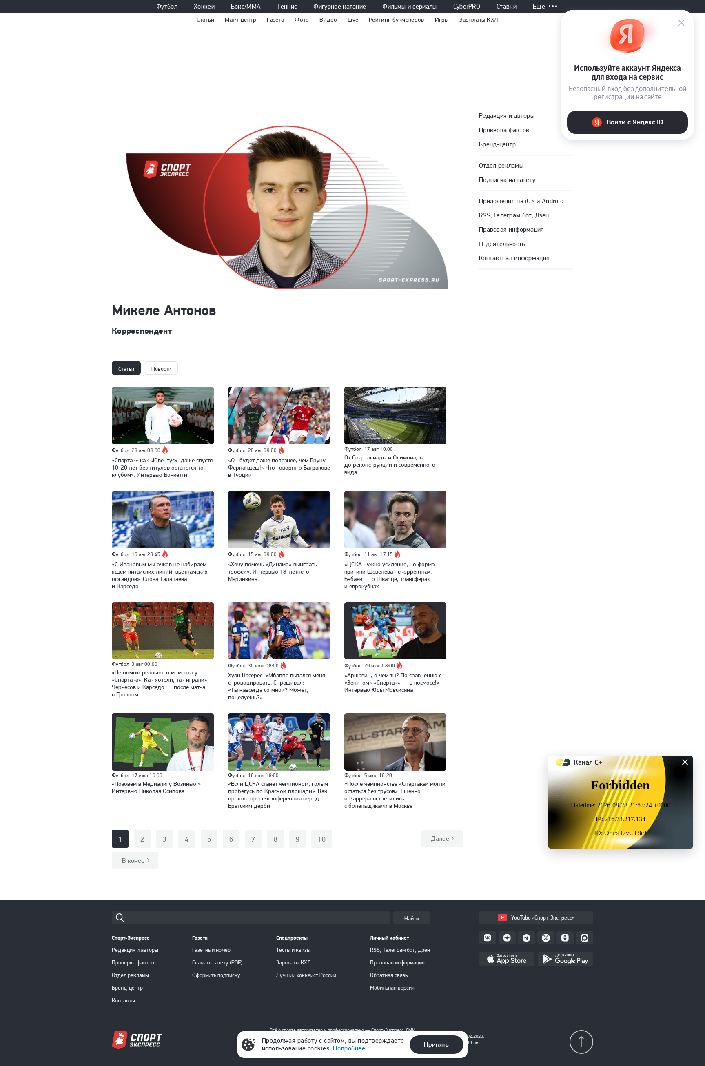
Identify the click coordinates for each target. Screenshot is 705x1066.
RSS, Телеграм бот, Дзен (400, 949)
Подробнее (349, 1048)
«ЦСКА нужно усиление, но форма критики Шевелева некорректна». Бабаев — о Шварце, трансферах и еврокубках (389, 575)
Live (353, 19)
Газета (275, 19)
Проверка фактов (504, 130)
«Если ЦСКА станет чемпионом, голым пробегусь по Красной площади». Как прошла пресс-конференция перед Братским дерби (278, 794)
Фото (302, 19)
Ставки (507, 6)
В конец (133, 860)
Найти (411, 918)
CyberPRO (467, 6)
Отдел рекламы (501, 165)
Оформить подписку (216, 975)
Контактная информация (514, 258)
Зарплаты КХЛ (478, 19)
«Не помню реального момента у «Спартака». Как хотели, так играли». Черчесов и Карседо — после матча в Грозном (160, 683)
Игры (442, 19)
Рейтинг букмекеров (396, 19)
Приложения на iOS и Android (521, 201)
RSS (484, 215)
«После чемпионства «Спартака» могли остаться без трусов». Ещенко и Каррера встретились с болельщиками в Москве (395, 794)
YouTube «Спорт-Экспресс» (542, 917)
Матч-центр (240, 19)
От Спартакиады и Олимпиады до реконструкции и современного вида (389, 465)
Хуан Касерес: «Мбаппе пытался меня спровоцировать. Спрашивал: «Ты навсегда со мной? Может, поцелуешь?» (276, 686)
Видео (328, 19)
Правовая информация (511, 229)
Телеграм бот (512, 215)
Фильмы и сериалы (409, 6)
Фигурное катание (339, 6)
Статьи (206, 19)
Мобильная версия (392, 987)
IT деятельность (502, 244)
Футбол (166, 6)
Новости (161, 369)
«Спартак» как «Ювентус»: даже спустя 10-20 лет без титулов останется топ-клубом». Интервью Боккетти (162, 468)
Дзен (542, 215)
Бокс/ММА (246, 6)
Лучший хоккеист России (306, 975)
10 (322, 839)
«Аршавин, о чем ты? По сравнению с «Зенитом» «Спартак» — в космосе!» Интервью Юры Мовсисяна (392, 683)
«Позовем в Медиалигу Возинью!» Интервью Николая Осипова (156, 787)
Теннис (287, 6)
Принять (436, 1044)
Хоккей (204, 6)
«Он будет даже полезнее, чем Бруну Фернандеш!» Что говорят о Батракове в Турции (279, 468)
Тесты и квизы (293, 949)
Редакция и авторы (506, 116)
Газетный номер (211, 949)
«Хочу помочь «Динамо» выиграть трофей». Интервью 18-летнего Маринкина (272, 572)
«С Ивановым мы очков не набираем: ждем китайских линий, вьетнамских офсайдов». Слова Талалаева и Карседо (160, 575)
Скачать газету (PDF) (217, 962)
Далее (440, 838)
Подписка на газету (507, 180)
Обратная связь (389, 975)
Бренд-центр (497, 144)
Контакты (123, 1000)
